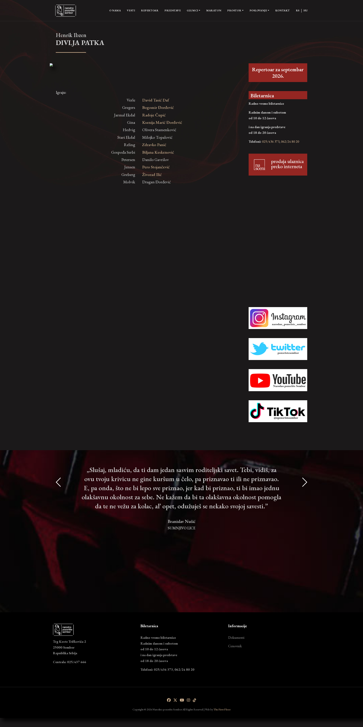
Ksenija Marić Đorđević (162, 122)
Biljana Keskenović (158, 152)
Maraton (213, 10)
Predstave (172, 10)
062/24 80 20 (290, 141)
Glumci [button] (192, 10)
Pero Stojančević (156, 167)
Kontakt (282, 10)
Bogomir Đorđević (158, 107)
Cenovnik (235, 646)
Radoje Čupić (154, 115)
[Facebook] (169, 700)
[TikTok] (194, 700)
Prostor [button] (234, 10)
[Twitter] (175, 700)
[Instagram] (188, 700)
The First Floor (222, 709)
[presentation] (58, 530)
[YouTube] (182, 700)
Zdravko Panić (154, 144)
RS (297, 10)
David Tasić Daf (155, 100)
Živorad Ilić (152, 174)
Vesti (131, 10)
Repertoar (149, 10)
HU (305, 10)
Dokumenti (236, 637)
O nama (115, 10)
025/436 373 (270, 141)
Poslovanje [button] (258, 10)
